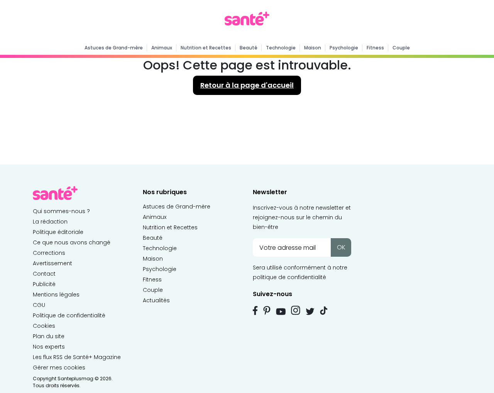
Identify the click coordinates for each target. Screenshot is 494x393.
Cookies (44, 326)
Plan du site (48, 336)
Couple (401, 47)
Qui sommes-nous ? (61, 211)
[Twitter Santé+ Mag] (310, 311)
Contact (44, 274)
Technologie (281, 47)
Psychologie (344, 47)
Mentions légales (56, 294)
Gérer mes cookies (59, 367)
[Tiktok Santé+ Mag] (324, 310)
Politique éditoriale (58, 232)
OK (341, 247)
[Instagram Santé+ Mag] (295, 310)
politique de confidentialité (289, 277)
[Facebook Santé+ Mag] (255, 310)
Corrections (49, 253)
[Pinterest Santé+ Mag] (267, 310)
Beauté (248, 47)
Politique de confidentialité (69, 315)
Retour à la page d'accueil (247, 85)
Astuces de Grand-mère (114, 47)
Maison (312, 47)
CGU (39, 305)
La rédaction (50, 221)
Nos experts (49, 347)
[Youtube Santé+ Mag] (281, 311)
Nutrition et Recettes (206, 47)
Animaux (161, 47)
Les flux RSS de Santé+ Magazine (77, 357)
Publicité (44, 284)
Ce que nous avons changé (71, 242)
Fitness (375, 47)
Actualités (156, 300)
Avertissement (52, 263)
